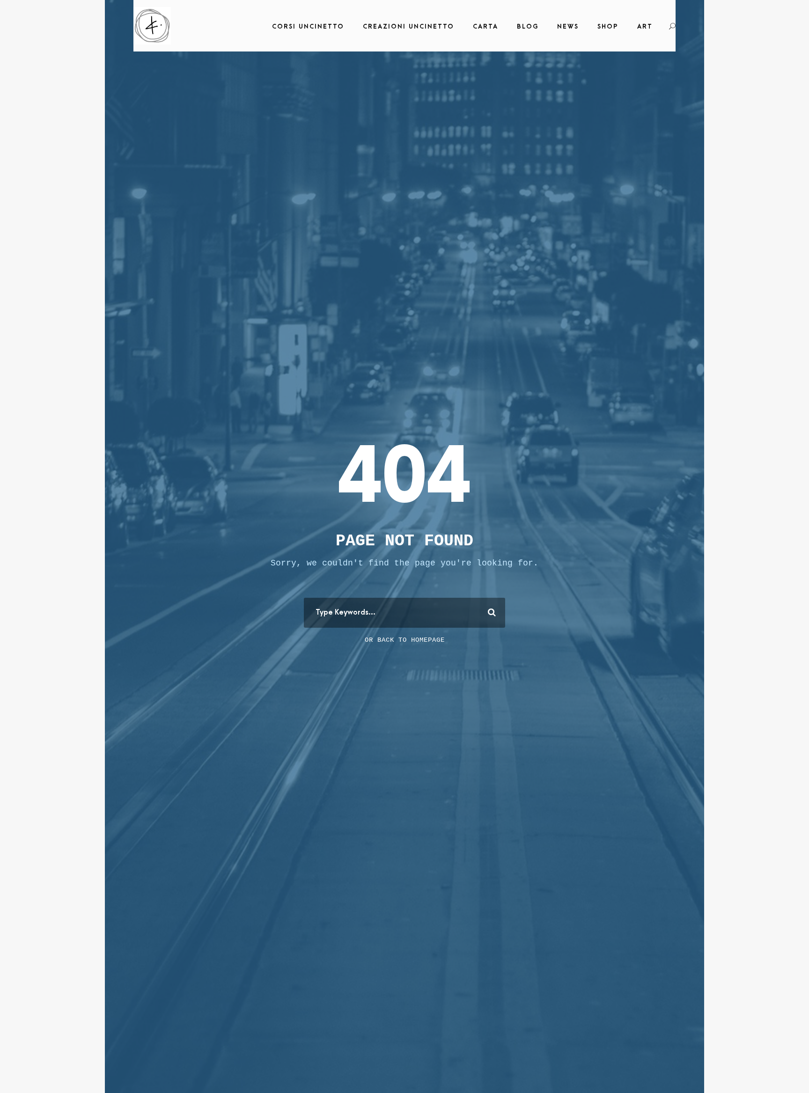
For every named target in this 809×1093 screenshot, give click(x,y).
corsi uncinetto (308, 26)
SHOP (607, 26)
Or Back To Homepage (405, 640)
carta (485, 26)
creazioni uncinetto (408, 26)
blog (527, 26)
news (568, 26)
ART (645, 26)
